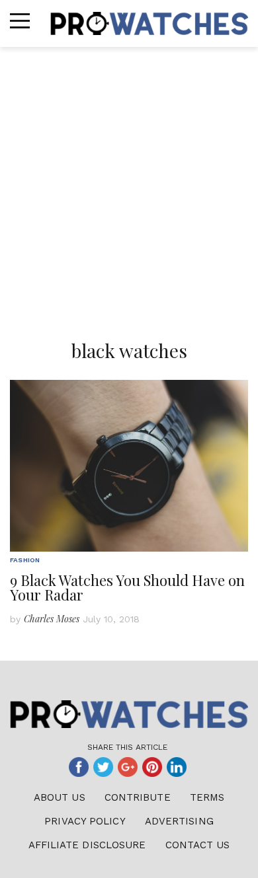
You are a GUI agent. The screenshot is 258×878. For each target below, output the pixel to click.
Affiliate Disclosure (87, 845)
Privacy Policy (84, 821)
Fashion (25, 560)
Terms (207, 797)
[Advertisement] (129, 182)
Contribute (138, 797)
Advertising (179, 821)
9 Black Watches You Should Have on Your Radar (127, 587)
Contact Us (197, 845)
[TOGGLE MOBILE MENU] (20, 21)
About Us (59, 797)
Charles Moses (51, 618)
